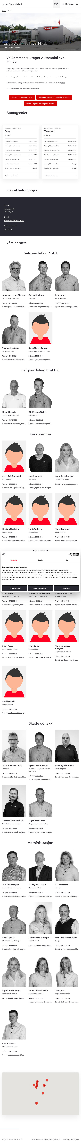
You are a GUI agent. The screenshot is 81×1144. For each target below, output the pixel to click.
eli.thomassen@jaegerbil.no (70, 896)
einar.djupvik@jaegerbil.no (17, 604)
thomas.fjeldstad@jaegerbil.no (17, 359)
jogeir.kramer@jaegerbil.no (43, 487)
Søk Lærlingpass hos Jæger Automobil (40, 103)
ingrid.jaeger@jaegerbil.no (70, 484)
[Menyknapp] (77, 4)
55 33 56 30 (13, 773)
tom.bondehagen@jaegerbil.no (17, 896)
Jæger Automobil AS (12, 4)
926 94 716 (39, 303)
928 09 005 (39, 828)
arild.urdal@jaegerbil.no (17, 777)
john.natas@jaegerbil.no (70, 306)
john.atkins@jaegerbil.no (70, 949)
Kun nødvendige (14, 588)
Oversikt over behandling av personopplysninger (45, 1139)
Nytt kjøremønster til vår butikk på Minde (54, 97)
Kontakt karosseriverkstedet (22, 97)
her (63, 82)
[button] (34, 1085)
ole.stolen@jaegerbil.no (43, 423)
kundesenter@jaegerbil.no (14, 220)
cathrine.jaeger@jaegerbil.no (43, 945)
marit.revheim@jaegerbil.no (43, 540)
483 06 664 (39, 601)
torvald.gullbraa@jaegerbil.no (43, 306)
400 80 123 (13, 356)
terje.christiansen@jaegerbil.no (43, 832)
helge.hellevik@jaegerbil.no (17, 423)
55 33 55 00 (8, 229)
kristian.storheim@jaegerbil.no (17, 540)
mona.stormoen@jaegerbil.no (70, 540)
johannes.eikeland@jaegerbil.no (17, 306)
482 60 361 (39, 420)
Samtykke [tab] (14, 560)
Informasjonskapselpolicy (71, 1139)
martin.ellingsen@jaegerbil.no (70, 660)
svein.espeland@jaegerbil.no (17, 487)
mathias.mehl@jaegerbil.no (17, 712)
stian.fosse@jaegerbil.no (17, 657)
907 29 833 (13, 420)
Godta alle (66, 588)
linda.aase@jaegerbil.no (70, 1002)
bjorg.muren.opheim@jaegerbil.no (43, 359)
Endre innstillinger (39, 588)
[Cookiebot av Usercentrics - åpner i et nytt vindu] (70, 554)
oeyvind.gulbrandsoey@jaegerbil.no (43, 779)
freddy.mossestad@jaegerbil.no (43, 896)
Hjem (4, 10)
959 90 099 (65, 303)
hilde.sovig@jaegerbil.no (43, 657)
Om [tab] (67, 560)
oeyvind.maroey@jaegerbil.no (17, 1055)
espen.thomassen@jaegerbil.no (70, 604)
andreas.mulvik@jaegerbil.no (43, 604)
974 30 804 (13, 303)
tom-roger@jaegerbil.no (70, 777)
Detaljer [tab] (40, 560)
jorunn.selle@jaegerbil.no (43, 1002)
